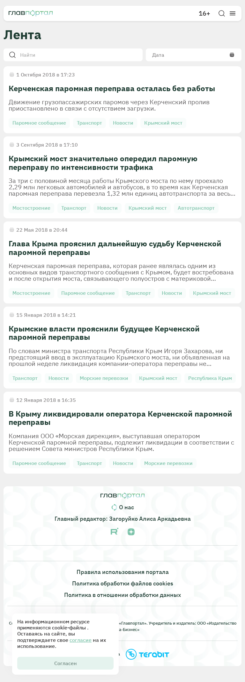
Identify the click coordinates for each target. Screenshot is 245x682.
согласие (81, 640)
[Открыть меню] (232, 13)
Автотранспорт (196, 208)
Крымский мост (163, 123)
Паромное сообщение (39, 123)
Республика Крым (210, 378)
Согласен (65, 663)
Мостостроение (31, 208)
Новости (123, 123)
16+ (204, 13)
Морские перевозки (104, 378)
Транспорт (89, 123)
